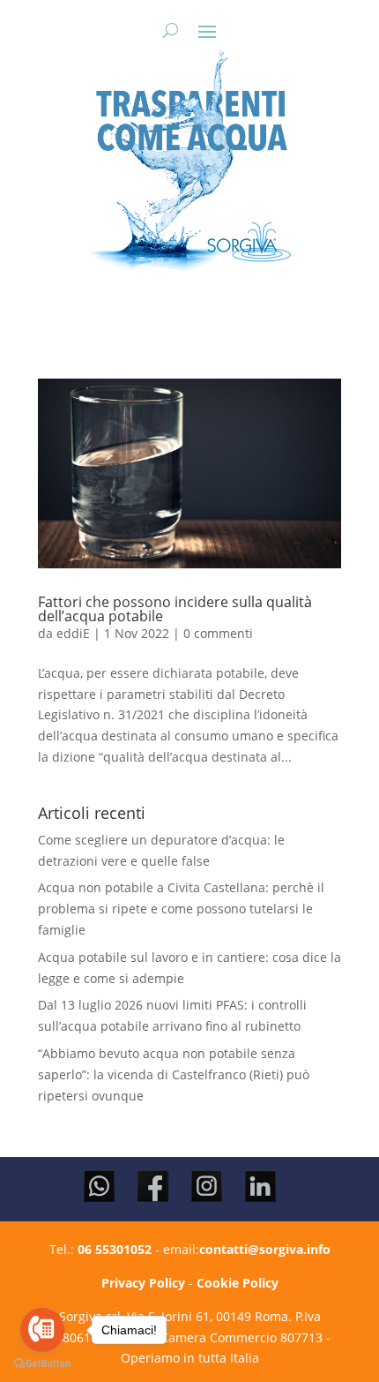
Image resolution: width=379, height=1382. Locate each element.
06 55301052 (115, 1249)
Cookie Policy (238, 1282)
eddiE (73, 633)
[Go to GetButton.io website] (42, 1364)
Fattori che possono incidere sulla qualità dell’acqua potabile (175, 609)
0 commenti (218, 633)
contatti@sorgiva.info (265, 1249)
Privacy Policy (143, 1282)
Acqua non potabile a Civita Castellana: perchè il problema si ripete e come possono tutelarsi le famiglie (181, 908)
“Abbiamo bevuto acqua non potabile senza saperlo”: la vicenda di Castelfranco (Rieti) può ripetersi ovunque (173, 1074)
